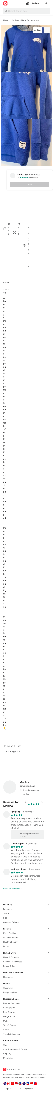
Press (26, 1074)
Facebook (7, 909)
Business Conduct (39, 1077)
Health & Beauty (10, 942)
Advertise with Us (10, 1077)
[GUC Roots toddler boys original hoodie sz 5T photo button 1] (26, 48)
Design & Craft (9, 1016)
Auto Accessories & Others (15, 1049)
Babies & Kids (9, 966)
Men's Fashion (9, 933)
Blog (5, 918)
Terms (20, 1077)
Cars (5, 1045)
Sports (6, 1029)
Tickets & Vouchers (11, 1034)
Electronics (8, 977)
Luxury (6, 946)
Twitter (6, 913)
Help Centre (7, 1074)
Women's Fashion (10, 937)
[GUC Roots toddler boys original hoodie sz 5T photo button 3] (26, 142)
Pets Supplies (9, 1012)
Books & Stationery (11, 1003)
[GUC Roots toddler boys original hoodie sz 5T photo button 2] (26, 95)
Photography (9, 1007)
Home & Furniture (11, 957)
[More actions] (47, 30)
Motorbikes (8, 1058)
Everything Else (10, 992)
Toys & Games (9, 1025)
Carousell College (11, 922)
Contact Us (18, 1074)
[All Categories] (27, 3)
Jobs (44, 1074)
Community (8, 988)
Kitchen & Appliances (12, 961)
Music (5, 1021)
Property (7, 1053)
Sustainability (35, 1074)
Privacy (28, 1077)
